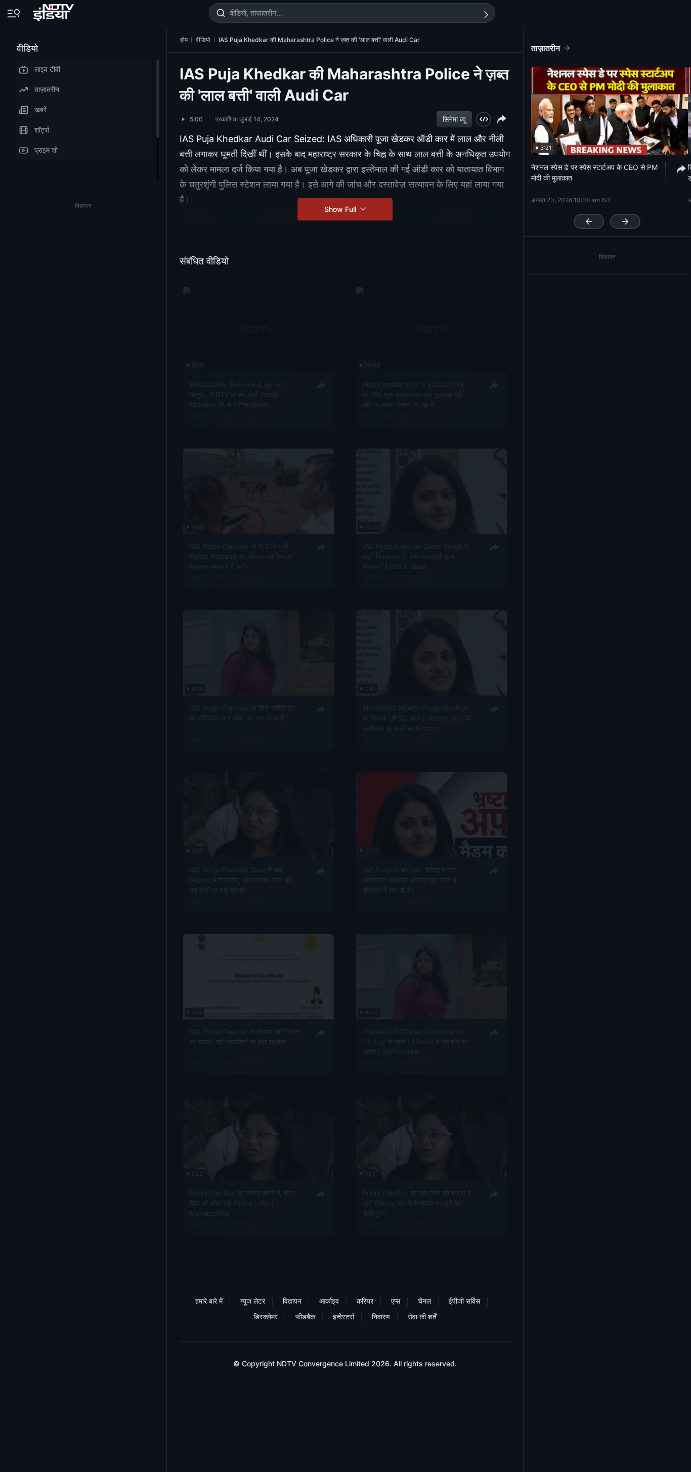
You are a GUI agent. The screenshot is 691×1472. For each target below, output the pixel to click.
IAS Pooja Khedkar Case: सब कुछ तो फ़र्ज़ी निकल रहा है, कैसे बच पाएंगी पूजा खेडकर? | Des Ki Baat (416, 556)
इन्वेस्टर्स (343, 1316)
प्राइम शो (46, 150)
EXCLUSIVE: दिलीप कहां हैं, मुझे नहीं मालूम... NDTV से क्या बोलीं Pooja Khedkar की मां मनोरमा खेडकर (237, 394)
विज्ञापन (292, 1301)
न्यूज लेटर (252, 1301)
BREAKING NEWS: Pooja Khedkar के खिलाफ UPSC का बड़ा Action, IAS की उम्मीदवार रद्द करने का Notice (417, 717)
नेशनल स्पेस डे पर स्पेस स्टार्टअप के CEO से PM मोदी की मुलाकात (594, 172)
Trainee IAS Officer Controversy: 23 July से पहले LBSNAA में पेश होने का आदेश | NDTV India (415, 1041)
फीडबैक (305, 1316)
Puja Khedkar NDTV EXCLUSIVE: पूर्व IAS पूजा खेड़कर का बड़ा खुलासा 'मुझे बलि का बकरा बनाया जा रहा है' (414, 394)
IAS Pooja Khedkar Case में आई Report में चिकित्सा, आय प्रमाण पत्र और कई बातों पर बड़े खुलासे (241, 879)
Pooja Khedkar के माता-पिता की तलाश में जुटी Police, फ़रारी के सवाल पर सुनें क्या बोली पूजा (416, 1202)
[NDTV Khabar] (54, 10)
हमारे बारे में (209, 1301)
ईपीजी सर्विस (464, 1301)
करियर (365, 1301)
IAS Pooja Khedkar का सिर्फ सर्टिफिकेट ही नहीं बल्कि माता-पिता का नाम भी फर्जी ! (243, 712)
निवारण (381, 1316)
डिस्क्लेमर (265, 1316)
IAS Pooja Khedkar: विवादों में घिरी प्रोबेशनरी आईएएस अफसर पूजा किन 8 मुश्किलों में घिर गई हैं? (410, 879)
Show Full (341, 209)
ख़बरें (40, 109)
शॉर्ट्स (41, 129)
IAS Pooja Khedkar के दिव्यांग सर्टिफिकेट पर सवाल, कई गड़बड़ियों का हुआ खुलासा (244, 1036)
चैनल (424, 1301)
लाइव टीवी (47, 69)
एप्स (395, 1301)
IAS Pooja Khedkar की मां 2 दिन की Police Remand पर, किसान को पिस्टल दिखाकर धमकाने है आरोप (241, 556)
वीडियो (27, 48)
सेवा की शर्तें (422, 1316)
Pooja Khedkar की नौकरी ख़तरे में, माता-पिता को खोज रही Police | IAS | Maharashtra (243, 1202)
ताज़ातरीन (46, 89)
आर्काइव (329, 1301)
